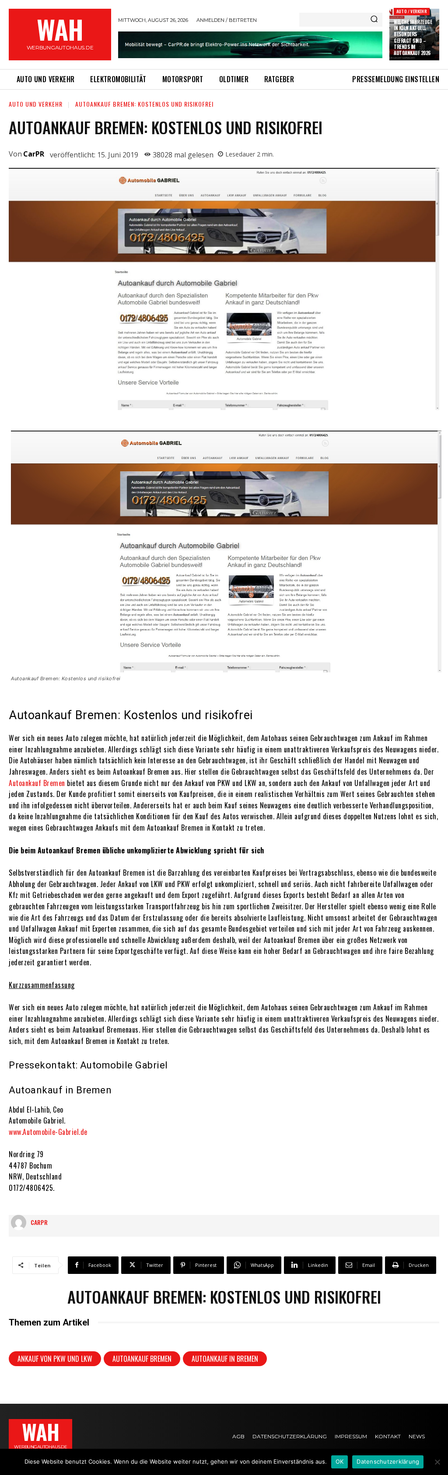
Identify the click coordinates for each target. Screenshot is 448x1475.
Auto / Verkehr (411, 11)
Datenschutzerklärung (388, 1461)
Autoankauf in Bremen (225, 1358)
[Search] (374, 20)
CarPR (33, 154)
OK (340, 1461)
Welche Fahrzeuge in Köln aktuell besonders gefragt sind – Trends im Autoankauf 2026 (413, 37)
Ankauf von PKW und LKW (55, 1358)
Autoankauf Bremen (37, 783)
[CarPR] (21, 1222)
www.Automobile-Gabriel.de (48, 1132)
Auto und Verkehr (36, 103)
